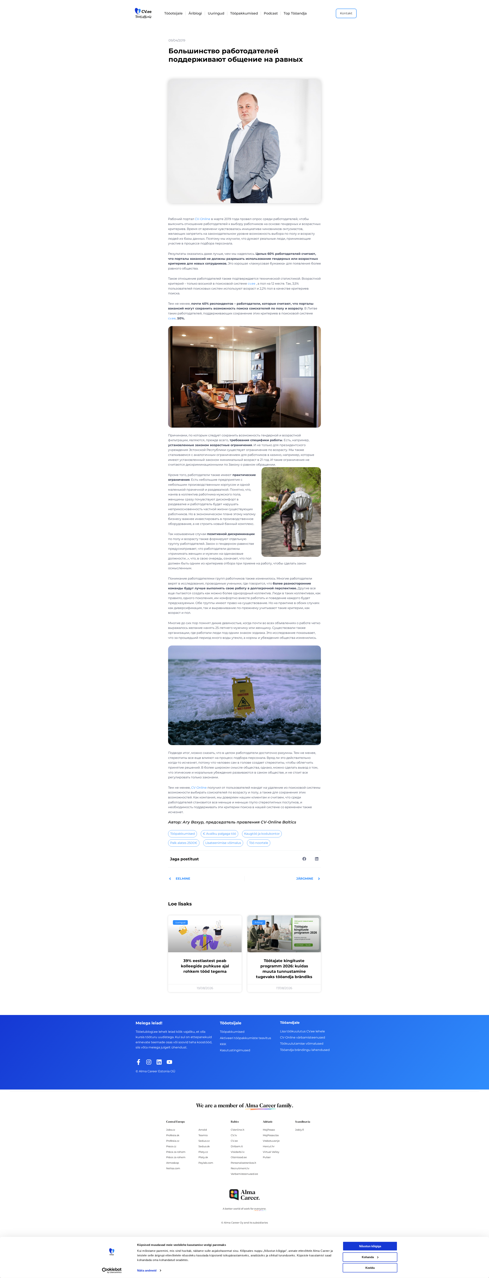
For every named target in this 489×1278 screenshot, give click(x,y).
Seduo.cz (204, 1140)
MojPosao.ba (271, 1135)
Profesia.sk (172, 1135)
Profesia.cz (172, 1140)
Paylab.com (205, 1162)
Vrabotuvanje (271, 1140)
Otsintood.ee (239, 1157)
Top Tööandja (295, 13)
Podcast (271, 13)
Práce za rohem (175, 1157)
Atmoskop (172, 1162)
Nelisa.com (173, 1168)
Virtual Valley (271, 1151)
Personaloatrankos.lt (243, 1162)
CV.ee (234, 1140)
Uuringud (216, 13)
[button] (304, 858)
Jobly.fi (299, 1129)
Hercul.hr (268, 1146)
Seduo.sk (204, 1146)
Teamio (203, 1135)
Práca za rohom (175, 1151)
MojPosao (269, 1129)
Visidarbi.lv (237, 1151)
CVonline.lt (237, 1129)
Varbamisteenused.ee (244, 1173)
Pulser (267, 1157)
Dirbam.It (237, 1146)
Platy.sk (203, 1157)
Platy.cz (203, 1151)
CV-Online (202, 219)
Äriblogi (195, 13)
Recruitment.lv (240, 1168)
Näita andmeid (146, 1270)
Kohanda (368, 1257)
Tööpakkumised (244, 13)
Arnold (202, 1129)
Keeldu (370, 1267)
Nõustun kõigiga (370, 1246)
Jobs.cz (170, 1129)
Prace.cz (171, 1146)
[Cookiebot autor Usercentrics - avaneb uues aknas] (112, 1270)
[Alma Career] (244, 1194)
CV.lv (234, 1135)
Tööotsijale (173, 13)
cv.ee (251, 283)
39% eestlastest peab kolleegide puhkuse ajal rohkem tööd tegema (205, 966)
